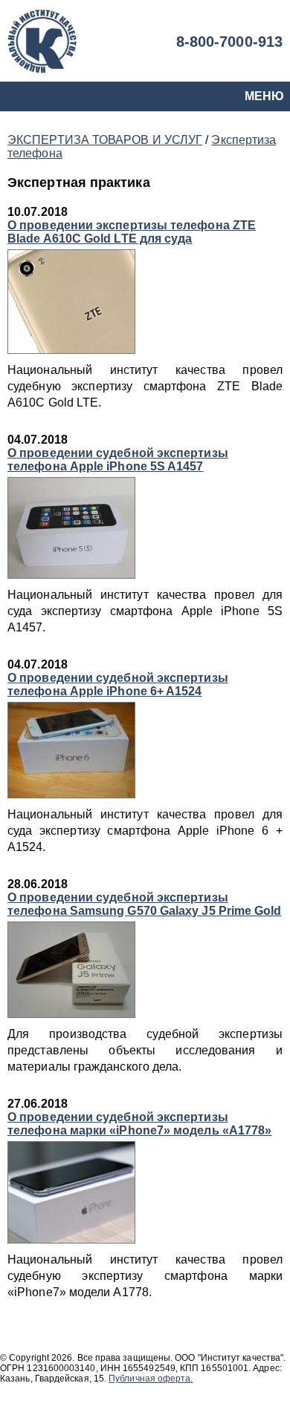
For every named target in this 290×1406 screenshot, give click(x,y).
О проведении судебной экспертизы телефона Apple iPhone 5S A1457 (117, 460)
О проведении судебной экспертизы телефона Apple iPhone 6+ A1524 (117, 684)
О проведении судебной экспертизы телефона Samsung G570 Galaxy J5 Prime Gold (144, 904)
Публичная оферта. (151, 1378)
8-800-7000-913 (229, 41)
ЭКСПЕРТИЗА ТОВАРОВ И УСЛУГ (104, 140)
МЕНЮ (264, 96)
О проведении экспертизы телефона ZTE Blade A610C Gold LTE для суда (131, 232)
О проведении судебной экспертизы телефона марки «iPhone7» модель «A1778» (139, 1124)
